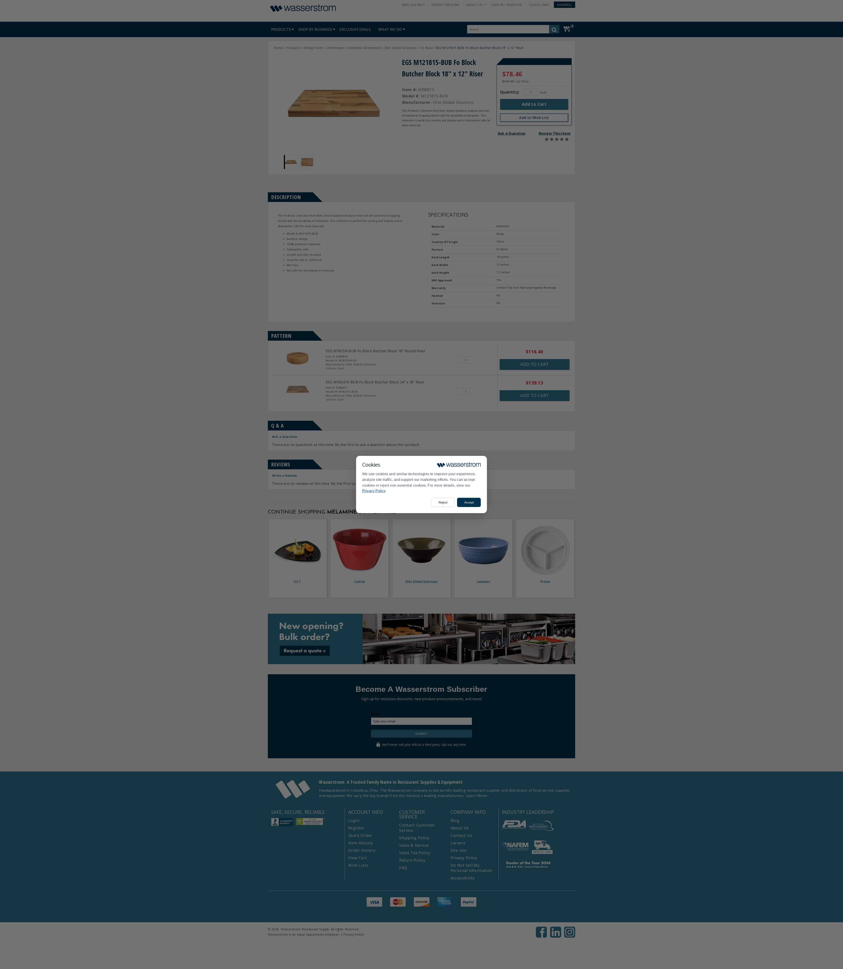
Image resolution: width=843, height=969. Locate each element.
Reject (443, 502)
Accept (469, 502)
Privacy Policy (374, 491)
